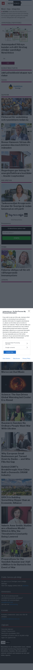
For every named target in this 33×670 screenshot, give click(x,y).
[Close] (29, 311)
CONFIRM (9, 352)
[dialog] (16, 335)
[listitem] (16, 343)
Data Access (16, 358)
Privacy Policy (26, 358)
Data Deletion (6, 358)
